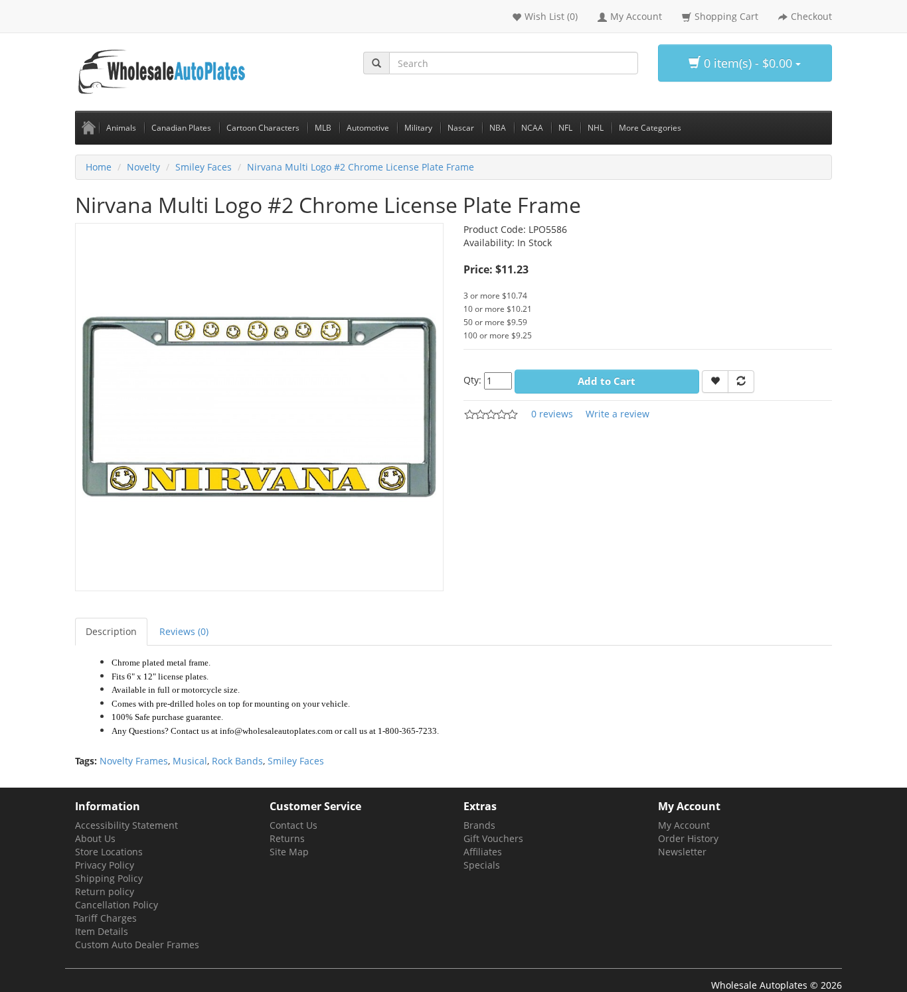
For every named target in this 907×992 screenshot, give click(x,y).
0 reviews (552, 413)
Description (111, 631)
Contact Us (293, 825)
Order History (688, 838)
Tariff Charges (106, 918)
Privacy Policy (104, 865)
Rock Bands (237, 760)
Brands (479, 825)
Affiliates (482, 851)
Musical (190, 760)
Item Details (101, 931)
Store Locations (109, 851)
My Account (684, 825)
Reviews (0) (183, 631)
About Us (95, 838)
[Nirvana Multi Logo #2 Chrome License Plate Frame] (259, 405)
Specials (481, 865)
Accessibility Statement (126, 825)
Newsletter (682, 851)
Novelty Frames (134, 760)
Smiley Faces (203, 167)
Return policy (104, 891)
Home (99, 167)
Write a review (617, 413)
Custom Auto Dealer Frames (137, 944)
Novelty (143, 167)
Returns (287, 838)
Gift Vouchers (493, 838)
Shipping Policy (109, 878)
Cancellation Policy (116, 904)
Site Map (289, 851)
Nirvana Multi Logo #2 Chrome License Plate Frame (360, 167)
